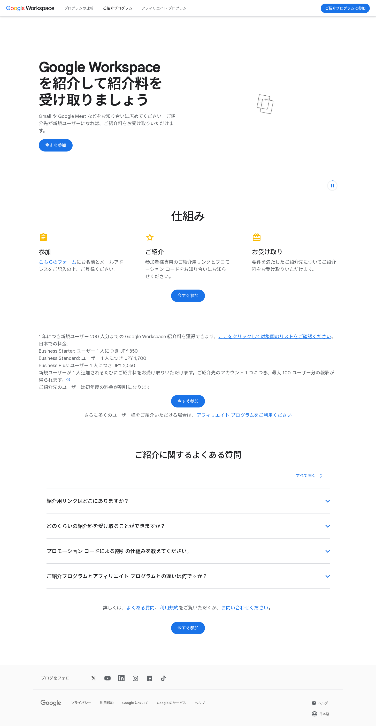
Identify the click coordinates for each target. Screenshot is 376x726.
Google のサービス (171, 703)
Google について (135, 703)
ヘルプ (200, 703)
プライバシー (81, 703)
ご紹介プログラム (117, 8)
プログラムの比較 (79, 8)
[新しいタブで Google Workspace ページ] (31, 8)
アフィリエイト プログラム (164, 8)
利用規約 (106, 703)
